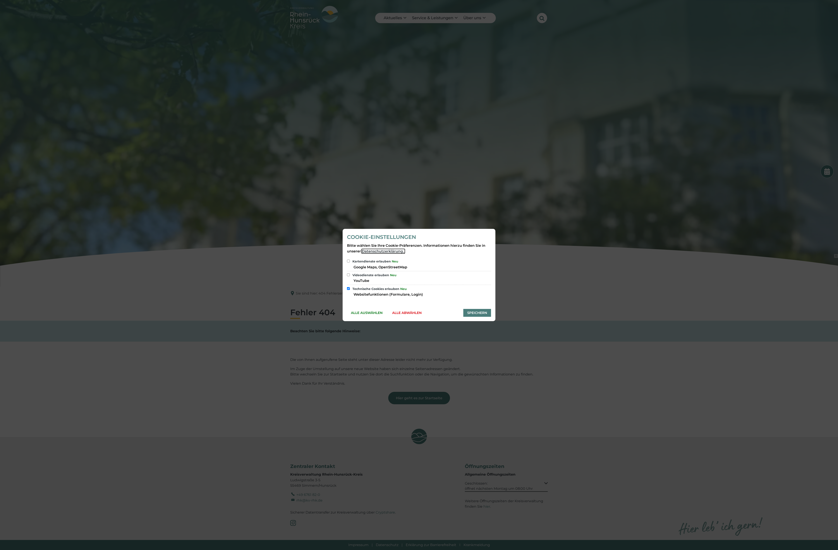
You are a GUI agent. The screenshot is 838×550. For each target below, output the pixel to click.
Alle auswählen (367, 313)
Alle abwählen (407, 313)
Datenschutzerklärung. (383, 251)
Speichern (477, 313)
